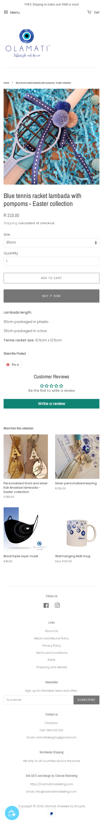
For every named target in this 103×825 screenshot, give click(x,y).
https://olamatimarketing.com (51, 784)
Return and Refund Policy (51, 638)
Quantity (11, 253)
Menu (14, 12)
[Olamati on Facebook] (46, 607)
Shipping (10, 223)
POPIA (51, 660)
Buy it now (51, 296)
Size (7, 234)
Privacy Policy (51, 646)
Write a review (51, 403)
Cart (96, 12)
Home (6, 82)
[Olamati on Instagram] (57, 607)
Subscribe (86, 700)
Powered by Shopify (71, 806)
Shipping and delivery (51, 667)
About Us (51, 631)
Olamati (50, 806)
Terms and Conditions (52, 653)
